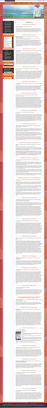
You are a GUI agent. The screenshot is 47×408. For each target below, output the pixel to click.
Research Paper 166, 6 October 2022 (29, 218)
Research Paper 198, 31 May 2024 (29, 48)
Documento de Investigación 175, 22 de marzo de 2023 (29, 142)
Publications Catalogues (8, 46)
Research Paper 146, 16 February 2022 (29, 267)
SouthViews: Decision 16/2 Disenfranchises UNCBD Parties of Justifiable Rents (8, 24)
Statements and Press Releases (9, 41)
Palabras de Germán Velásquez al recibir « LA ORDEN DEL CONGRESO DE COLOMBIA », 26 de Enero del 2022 (29, 297)
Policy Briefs (6, 39)
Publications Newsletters (8, 47)
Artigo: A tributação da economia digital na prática (8, 29)
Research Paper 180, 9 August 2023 (29, 123)
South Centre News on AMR (8, 43)
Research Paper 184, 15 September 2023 (29, 110)
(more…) (17, 79)
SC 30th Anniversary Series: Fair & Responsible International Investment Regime (8, 27)
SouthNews (6, 42)
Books (5, 37)
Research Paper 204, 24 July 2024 (29, 34)
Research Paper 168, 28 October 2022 (29, 197)
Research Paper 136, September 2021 (29, 370)
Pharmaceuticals (22, 19)
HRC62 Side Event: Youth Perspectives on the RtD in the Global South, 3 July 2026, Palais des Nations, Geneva (8, 58)
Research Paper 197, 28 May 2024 (29, 66)
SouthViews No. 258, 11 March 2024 (29, 81)
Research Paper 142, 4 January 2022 (29, 345)
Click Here (6, 72)
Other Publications (7, 45)
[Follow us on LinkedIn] (12, 1)
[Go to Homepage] (8, 15)
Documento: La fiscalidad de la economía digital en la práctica (8, 32)
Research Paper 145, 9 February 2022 (29, 285)
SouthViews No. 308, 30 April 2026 (29, 24)
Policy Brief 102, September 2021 (29, 388)
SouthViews (6, 40)
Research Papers (7, 38)
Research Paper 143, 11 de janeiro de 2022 (29, 307)
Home (19, 19)
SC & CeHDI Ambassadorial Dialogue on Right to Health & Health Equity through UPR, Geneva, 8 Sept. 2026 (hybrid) (8, 54)
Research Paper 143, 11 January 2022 (29, 236)
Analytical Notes (7, 44)
